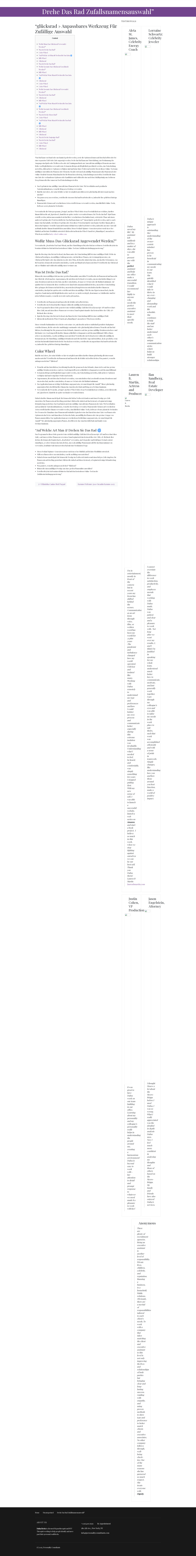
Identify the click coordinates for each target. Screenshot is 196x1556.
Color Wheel (43, 53)
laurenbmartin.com (136, 884)
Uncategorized (48, 1513)
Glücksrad (42, 61)
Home (37, 1513)
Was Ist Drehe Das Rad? (47, 50)
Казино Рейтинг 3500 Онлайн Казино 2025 (96, 484)
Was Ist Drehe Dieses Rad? (48, 115)
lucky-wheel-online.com (58, 234)
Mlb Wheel (42, 58)
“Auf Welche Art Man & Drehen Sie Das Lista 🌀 (55, 55)
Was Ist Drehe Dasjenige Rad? (49, 137)
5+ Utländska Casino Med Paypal (51, 484)
